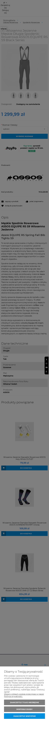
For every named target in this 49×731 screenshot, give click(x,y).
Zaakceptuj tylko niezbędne (24, 702)
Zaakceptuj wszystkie (24, 716)
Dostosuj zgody (24, 709)
